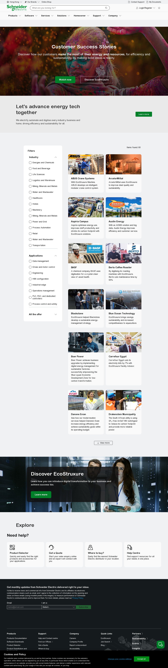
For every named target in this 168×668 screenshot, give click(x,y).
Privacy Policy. (77, 598)
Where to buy (43, 649)
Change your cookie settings (120, 659)
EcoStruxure (106, 638)
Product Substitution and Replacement (17, 650)
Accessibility (75, 649)
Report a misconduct (78, 645)
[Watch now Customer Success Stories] (65, 79)
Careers (73, 638)
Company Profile (76, 642)
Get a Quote (43, 645)
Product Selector (13, 645)
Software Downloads (15, 642)
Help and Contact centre (48, 638)
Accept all (141, 659)
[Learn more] (144, 114)
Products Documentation (17, 638)
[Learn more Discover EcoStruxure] (41, 494)
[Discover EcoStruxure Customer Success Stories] (96, 79)
